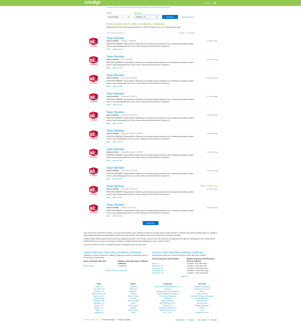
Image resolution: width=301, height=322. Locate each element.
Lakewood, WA (98, 298)
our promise (202, 320)
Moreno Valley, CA (99, 294)
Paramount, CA (158, 273)
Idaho (133, 303)
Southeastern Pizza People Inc (167, 291)
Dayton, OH (99, 305)
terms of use (180, 320)
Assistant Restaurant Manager (202, 296)
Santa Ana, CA (157, 266)
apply (108, 49)
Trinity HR (167, 298)
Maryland (133, 291)
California (133, 287)
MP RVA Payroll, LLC (167, 303)
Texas (133, 312)
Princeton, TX (99, 291)
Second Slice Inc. (167, 301)
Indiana (133, 294)
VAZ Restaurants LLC (168, 310)
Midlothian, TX (99, 303)
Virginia (133, 308)
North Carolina (133, 296)
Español (207, 3)
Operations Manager (202, 287)
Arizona (133, 298)
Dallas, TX (99, 287)
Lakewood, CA (157, 268)
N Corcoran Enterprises (167, 296)
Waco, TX (99, 310)
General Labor (202, 303)
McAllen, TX (98, 308)
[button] (215, 3)
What (109, 13)
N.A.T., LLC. (167, 312)
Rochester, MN (98, 301)
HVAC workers (202, 294)
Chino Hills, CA (157, 270)
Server (202, 291)
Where (138, 13)
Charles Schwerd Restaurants (168, 294)
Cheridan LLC (167, 305)
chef (202, 310)
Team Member (115, 38)
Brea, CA (155, 263)
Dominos (167, 289)
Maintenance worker (202, 289)
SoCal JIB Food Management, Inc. (167, 287)
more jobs (150, 223)
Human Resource (202, 298)
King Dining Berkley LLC (168, 308)
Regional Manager (202, 305)
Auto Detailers (202, 301)
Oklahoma (133, 289)
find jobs (170, 17)
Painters (202, 308)
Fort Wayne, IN (99, 289)
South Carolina (133, 301)
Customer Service (202, 312)
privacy (191, 320)
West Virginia (133, 305)
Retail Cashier (88, 266)
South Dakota (133, 310)
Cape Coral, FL (99, 296)
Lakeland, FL (99, 312)
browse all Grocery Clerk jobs (116, 270)
